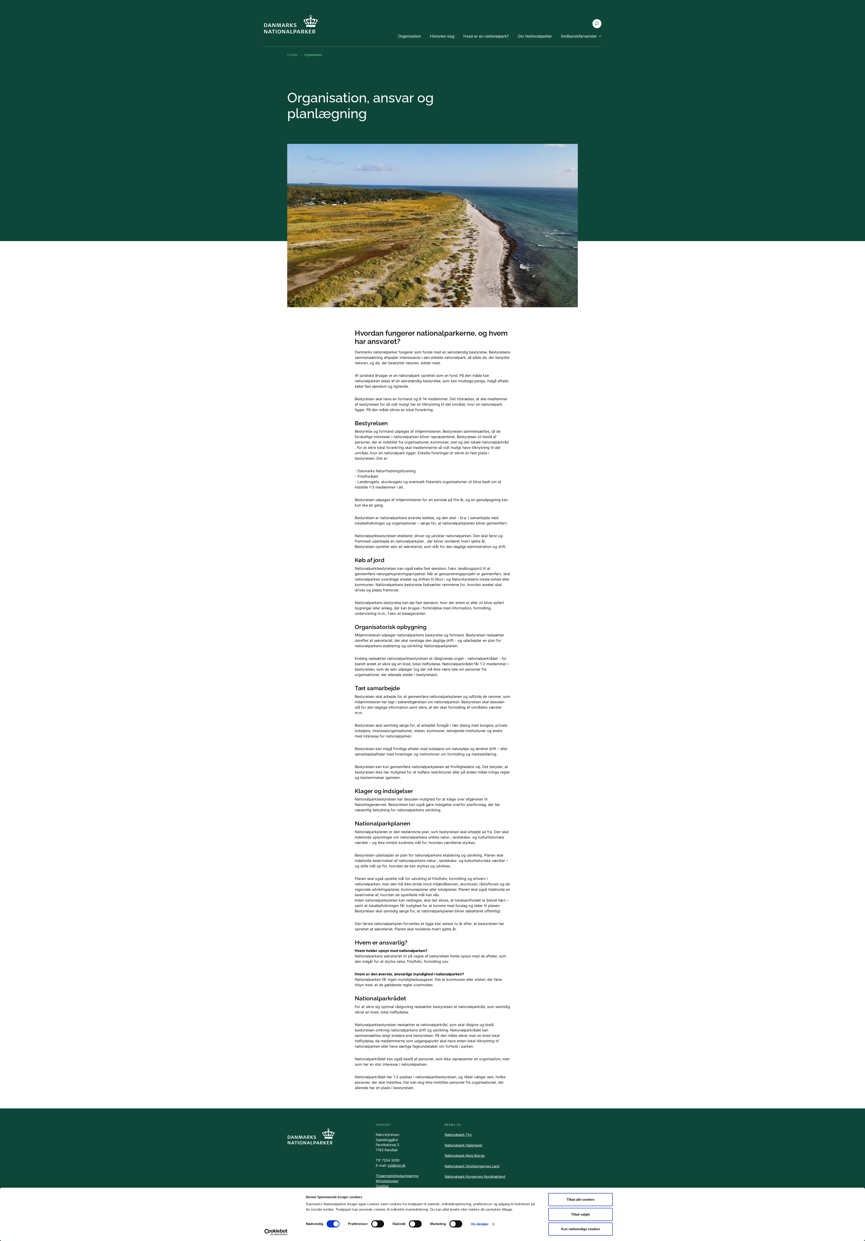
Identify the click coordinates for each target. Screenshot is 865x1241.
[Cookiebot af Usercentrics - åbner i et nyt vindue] (276, 1232)
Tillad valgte (580, 1214)
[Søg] (596, 23)
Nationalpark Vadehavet (463, 1145)
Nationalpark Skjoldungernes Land (472, 1166)
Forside (292, 55)
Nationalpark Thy (458, 1134)
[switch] (377, 1223)
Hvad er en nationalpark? (486, 36)
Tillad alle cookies (580, 1199)
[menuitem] (410, 40)
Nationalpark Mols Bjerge (465, 1155)
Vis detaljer (480, 1224)
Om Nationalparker (535, 36)
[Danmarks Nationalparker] (291, 24)
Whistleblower (387, 1181)
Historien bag (442, 36)
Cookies (382, 1186)
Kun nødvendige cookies (580, 1229)
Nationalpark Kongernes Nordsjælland (475, 1176)
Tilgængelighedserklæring (397, 1176)
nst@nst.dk (396, 1165)
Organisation (409, 36)
